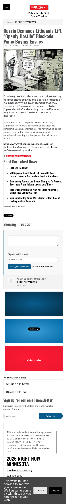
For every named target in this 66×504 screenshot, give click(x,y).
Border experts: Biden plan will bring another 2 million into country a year (34, 191)
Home (9, 22)
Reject (55, 490)
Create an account (44, 266)
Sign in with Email (18, 391)
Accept (40, 490)
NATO (28, 156)
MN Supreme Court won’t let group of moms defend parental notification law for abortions (34, 174)
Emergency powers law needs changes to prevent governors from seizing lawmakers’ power (36, 183)
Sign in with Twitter (19, 383)
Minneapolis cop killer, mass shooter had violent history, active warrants (35, 199)
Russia (21, 156)
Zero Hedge (12, 156)
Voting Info (34, 360)
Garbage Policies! (19, 168)
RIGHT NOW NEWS (25, 22)
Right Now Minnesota (23, 461)
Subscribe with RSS (16, 377)
